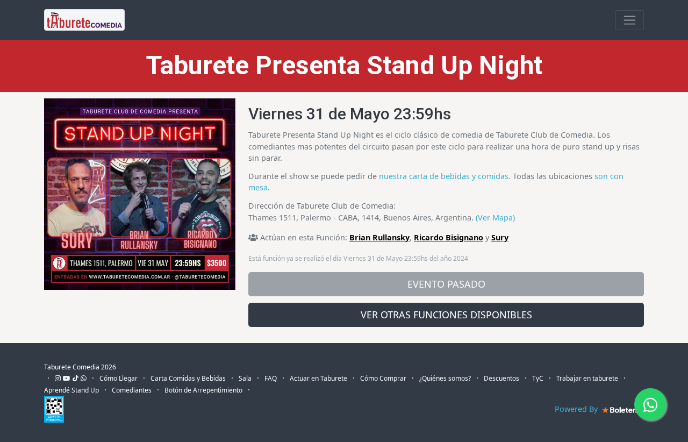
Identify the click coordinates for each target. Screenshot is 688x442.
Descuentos (501, 378)
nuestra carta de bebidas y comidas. (445, 176)
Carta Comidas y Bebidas (188, 378)
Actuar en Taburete (318, 378)
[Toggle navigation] (629, 20)
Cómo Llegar (118, 378)
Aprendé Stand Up (71, 390)
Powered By (577, 409)
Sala (245, 378)
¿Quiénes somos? (445, 378)
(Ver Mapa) (495, 217)
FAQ (270, 378)
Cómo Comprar (383, 378)
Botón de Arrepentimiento (203, 390)
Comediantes (132, 390)
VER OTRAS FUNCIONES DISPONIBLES (446, 314)
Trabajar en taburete (587, 378)
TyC (537, 378)
